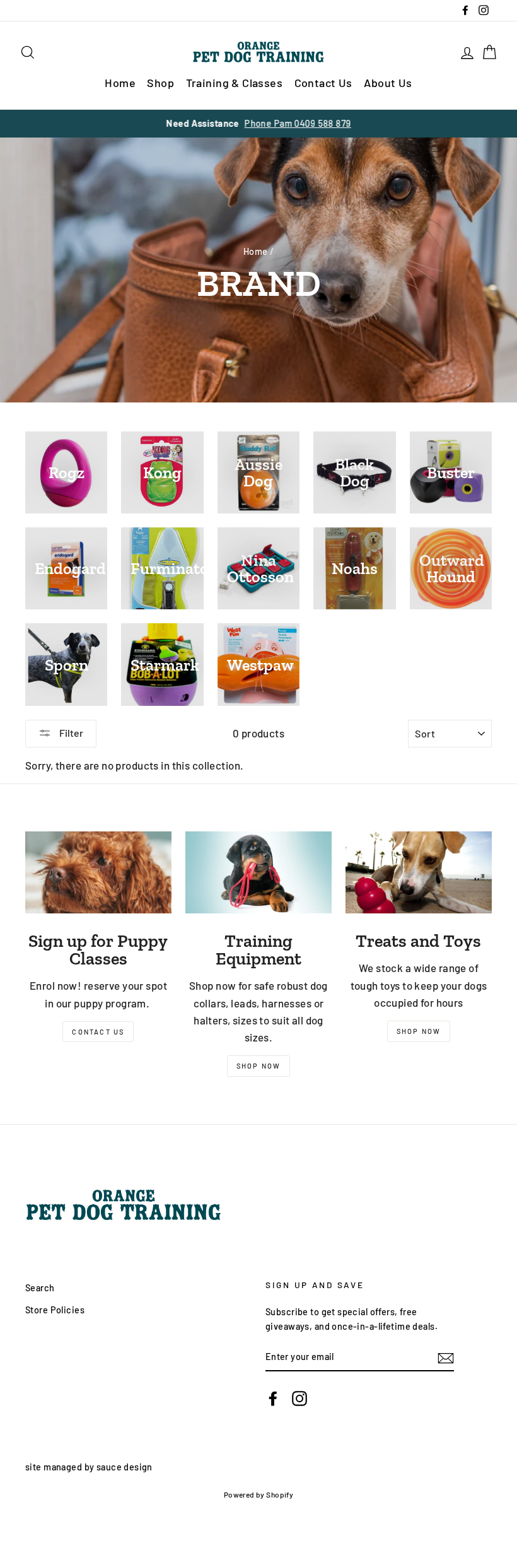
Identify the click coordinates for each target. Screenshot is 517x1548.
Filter (70, 733)
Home (120, 83)
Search (40, 1287)
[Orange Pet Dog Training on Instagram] (299, 1398)
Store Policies (54, 1310)
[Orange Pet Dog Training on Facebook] (273, 1398)
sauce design (124, 1467)
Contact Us (323, 83)
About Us (388, 83)
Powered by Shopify (259, 1494)
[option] (258, 123)
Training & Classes (234, 83)
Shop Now (258, 1066)
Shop (160, 83)
